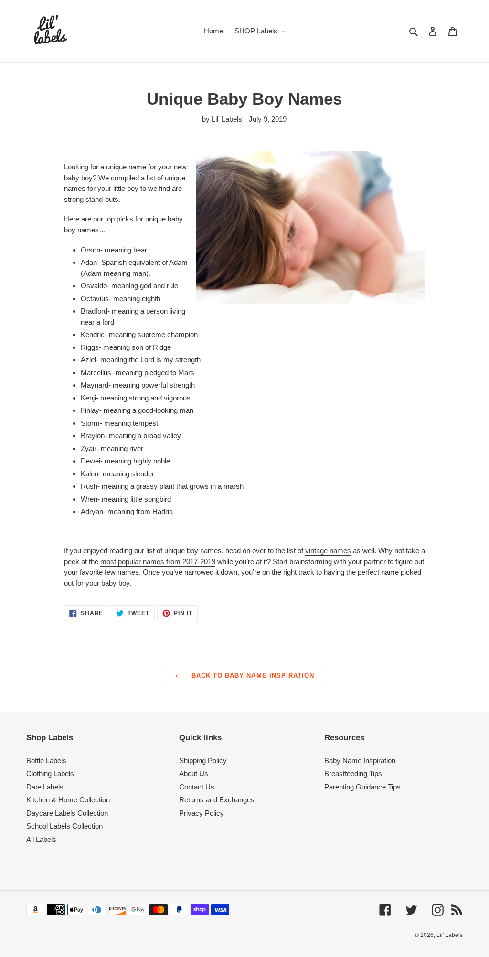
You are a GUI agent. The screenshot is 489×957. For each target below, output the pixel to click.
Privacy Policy (201, 813)
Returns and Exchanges (217, 800)
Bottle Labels (46, 761)
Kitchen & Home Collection (68, 800)
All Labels (41, 839)
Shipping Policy (203, 761)
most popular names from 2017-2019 (157, 561)
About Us (193, 773)
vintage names (328, 551)
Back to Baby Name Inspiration (251, 675)
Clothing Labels (50, 773)
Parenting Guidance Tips (362, 787)
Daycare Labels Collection (67, 813)
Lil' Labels (449, 935)
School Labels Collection (64, 826)
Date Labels (45, 787)
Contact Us (196, 787)
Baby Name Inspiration (359, 761)
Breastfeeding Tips (353, 773)
